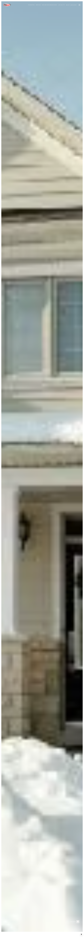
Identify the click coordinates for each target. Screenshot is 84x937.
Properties (31, 4)
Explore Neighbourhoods (49, 4)
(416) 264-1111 (61, 4)
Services (38, 4)
